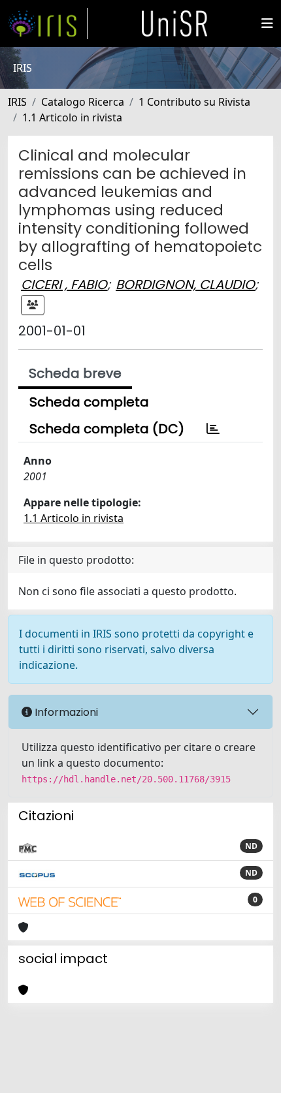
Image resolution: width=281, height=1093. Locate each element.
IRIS (17, 102)
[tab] (213, 428)
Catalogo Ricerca (82, 102)
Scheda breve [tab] (75, 373)
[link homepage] (48, 23)
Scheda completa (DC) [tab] (106, 429)
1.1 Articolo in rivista (72, 117)
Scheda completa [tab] (89, 402)
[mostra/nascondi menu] (267, 23)
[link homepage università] (174, 23)
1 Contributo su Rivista (194, 102)
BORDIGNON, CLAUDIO (185, 284)
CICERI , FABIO (64, 284)
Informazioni (65, 712)
